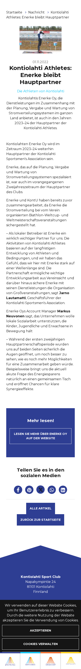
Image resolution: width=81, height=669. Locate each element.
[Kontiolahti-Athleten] (50, 660)
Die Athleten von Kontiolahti (40, 91)
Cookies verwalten (40, 644)
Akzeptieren (40, 630)
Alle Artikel (41, 508)
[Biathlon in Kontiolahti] (10, 660)
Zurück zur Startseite (40, 519)
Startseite (14, 12)
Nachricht (36, 12)
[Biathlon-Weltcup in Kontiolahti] (30, 660)
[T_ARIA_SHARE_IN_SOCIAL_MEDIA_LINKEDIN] (63, 491)
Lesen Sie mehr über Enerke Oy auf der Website (40, 436)
